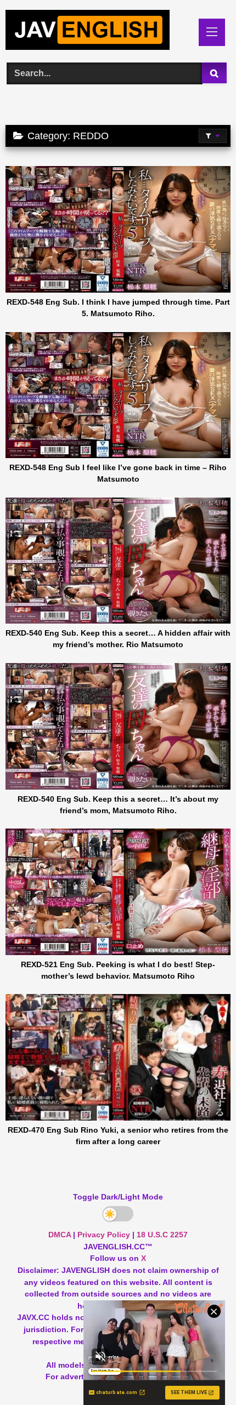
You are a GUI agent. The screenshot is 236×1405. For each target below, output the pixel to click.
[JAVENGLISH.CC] (96, 32)
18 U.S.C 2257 (162, 1234)
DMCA (59, 1234)
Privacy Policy (103, 1234)
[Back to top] (202, 1372)
